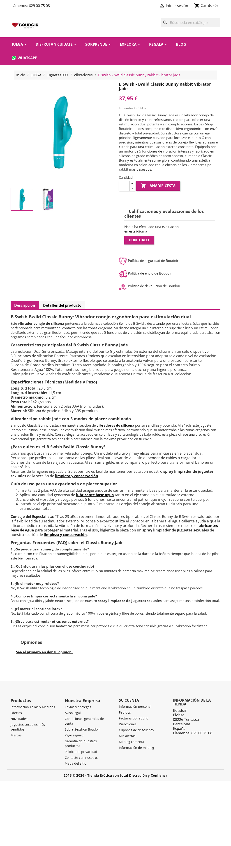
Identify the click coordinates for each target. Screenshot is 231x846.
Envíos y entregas (78, 707)
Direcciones (127, 724)
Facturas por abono (133, 718)
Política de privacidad (81, 752)
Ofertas (16, 713)
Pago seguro (74, 735)
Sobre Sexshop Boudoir (82, 729)
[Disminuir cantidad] (132, 188)
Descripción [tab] (24, 305)
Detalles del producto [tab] (62, 305)
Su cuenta (129, 700)
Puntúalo (139, 239)
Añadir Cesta (158, 185)
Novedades (19, 719)
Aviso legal (73, 713)
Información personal (135, 706)
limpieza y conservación (76, 475)
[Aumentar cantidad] (132, 183)
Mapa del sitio (75, 763)
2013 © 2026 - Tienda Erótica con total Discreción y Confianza (115, 775)
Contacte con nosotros (81, 757)
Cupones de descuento (136, 730)
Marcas (16, 735)
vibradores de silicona (115, 425)
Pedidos (125, 712)
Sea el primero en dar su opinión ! (44, 652)
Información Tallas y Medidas (33, 707)
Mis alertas (127, 736)
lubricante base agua (95, 494)
